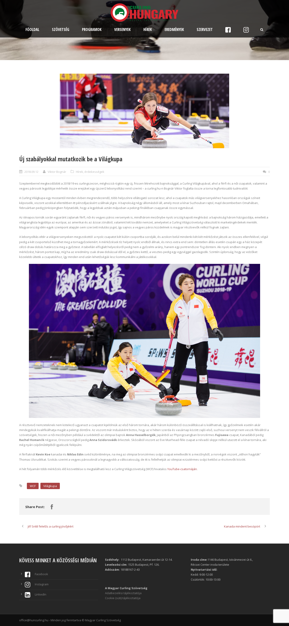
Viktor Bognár (57, 172)
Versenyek (122, 29)
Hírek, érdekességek (90, 172)
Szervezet (205, 29)
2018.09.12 (31, 172)
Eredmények (174, 29)
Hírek (147, 29)
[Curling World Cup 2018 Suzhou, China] (144, 111)
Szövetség (60, 29)
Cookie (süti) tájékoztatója (122, 598)
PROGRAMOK (92, 29)
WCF (33, 486)
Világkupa (50, 486)
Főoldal (32, 29)
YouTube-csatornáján (182, 469)
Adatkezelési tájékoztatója (123, 593)
